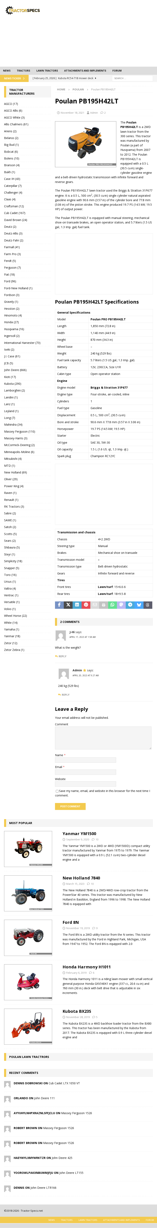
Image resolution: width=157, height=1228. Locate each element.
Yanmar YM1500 (79, 833)
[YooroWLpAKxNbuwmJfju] (7, 1174)
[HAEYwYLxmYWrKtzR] (7, 1160)
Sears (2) (10, 541)
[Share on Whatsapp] (112, 605)
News (6, 70)
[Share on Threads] (148, 605)
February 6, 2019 (76, 973)
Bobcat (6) (11, 152)
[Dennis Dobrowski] (7, 1085)
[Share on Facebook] (59, 605)
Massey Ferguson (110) (19, 431)
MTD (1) (9, 466)
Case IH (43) (12, 179)
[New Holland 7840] (28, 893)
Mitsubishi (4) (13, 459)
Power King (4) (14, 486)
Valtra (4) (10, 588)
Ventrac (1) (11, 595)
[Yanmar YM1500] (28, 849)
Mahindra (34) (13, 424)
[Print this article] (103, 605)
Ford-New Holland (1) (18, 288)
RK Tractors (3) (14, 506)
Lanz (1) (9, 404)
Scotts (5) (10, 534)
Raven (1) (10, 493)
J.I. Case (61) (12, 356)
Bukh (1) (9, 172)
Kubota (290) (12, 384)
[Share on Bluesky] (139, 605)
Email (59, 767)
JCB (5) (8, 363)
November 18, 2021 (72, 112)
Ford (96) (10, 281)
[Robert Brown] (7, 1130)
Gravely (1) (11, 302)
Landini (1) (11, 397)
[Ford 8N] (28, 938)
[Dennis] (7, 1189)
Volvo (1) (10, 609)
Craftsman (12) (14, 206)
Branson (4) (12, 165)
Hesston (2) (11, 309)
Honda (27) (11, 322)
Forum (117, 70)
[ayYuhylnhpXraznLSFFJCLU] (7, 1115)
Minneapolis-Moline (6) (19, 452)
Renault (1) (11, 500)
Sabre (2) (10, 513)
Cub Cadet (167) (14, 213)
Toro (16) (10, 575)
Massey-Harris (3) (15, 438)
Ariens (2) (10, 131)
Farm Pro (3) (12, 254)
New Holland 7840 (81, 878)
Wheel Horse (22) (15, 616)
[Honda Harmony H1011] (28, 982)
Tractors (23, 70)
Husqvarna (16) (14, 329)
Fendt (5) (10, 261)
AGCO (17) (11, 104)
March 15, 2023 (75, 884)
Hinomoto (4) (13, 315)
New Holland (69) (15, 472)
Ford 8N (71, 922)
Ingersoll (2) (12, 336)
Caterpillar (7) (13, 186)
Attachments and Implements (85, 70)
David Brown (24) (15, 220)
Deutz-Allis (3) (13, 233)
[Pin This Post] (86, 605)
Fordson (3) (11, 295)
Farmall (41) (12, 247)
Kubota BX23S (77, 1011)
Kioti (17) (10, 377)
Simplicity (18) (13, 561)
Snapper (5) (11, 568)
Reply (62, 656)
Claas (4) (10, 199)
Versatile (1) (12, 602)
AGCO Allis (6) (13, 110)
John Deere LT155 (71, 1173)
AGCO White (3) (14, 117)
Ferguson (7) (12, 267)
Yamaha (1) (11, 629)
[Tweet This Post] (68, 605)
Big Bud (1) (11, 145)
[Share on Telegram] (130, 605)
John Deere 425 (62, 1158)
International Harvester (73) (22, 343)
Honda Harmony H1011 (87, 967)
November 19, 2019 (78, 928)
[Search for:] (132, 78)
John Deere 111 (44, 1098)
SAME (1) (10, 520)
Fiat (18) (9, 274)
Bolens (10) (11, 158)
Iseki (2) (9, 349)
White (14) (11, 623)
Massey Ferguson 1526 (76, 1113)
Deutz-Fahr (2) (13, 240)
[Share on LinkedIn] (77, 605)
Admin (94, 112)
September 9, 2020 (77, 839)
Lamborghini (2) (14, 390)
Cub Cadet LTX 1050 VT (64, 1083)
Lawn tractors (47, 70)
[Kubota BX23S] (28, 1027)
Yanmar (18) (12, 636)
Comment (61, 724)
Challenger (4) (13, 192)
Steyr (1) (9, 554)
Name (59, 755)
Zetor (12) (10, 643)
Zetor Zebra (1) (14, 650)
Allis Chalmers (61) (16, 124)
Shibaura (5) (12, 547)
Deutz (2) (10, 227)
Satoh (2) (10, 527)
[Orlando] (7, 1100)
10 (96, 839)
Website (60, 779)
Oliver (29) (11, 479)
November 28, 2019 (78, 1017)
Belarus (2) (11, 138)
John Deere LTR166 (43, 1188)
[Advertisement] (107, 32)
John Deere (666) (15, 370)
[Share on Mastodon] (121, 605)
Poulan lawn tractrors (29, 1057)
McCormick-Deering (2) (19, 445)
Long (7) (9, 418)
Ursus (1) (10, 581)
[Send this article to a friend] (94, 605)
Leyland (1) (11, 411)
